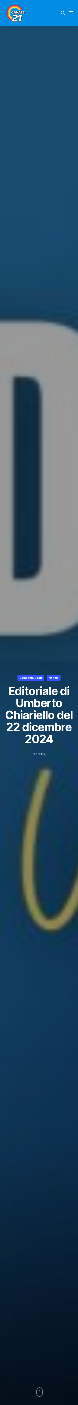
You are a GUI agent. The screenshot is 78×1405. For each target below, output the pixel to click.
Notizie (53, 677)
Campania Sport (31, 677)
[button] (71, 13)
